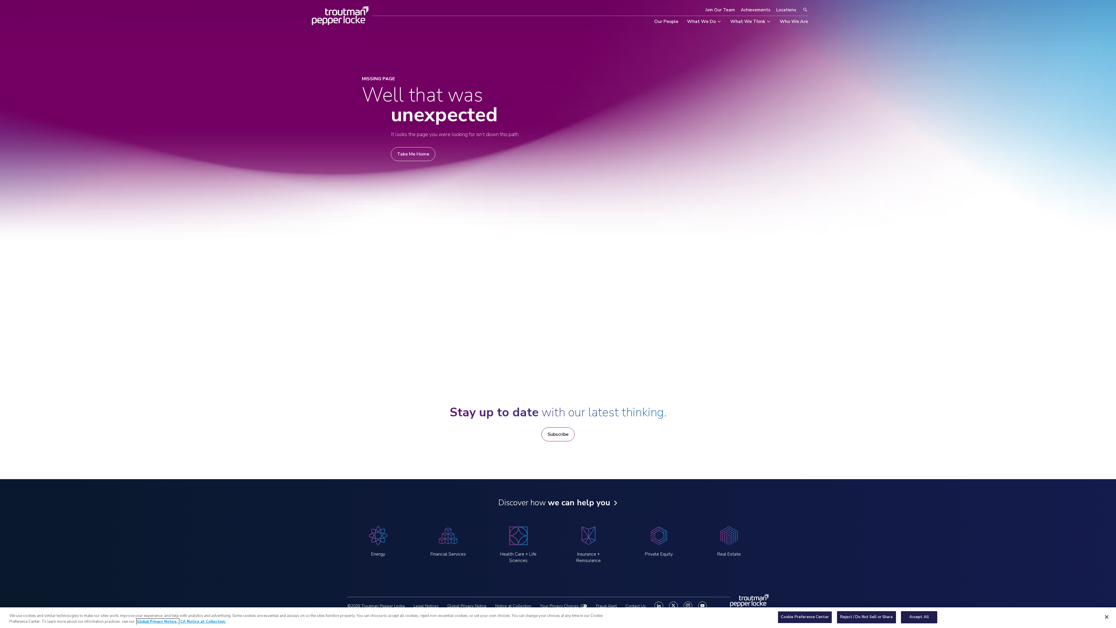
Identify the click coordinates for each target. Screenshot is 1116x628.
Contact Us (635, 606)
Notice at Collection (513, 606)
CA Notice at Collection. (203, 621)
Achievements (755, 10)
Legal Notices (426, 606)
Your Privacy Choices (559, 606)
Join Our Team (720, 10)
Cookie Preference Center (805, 617)
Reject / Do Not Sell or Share (866, 617)
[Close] (1106, 617)
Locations (786, 10)
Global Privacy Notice (467, 606)
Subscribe (558, 434)
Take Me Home (413, 154)
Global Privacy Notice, (158, 621)
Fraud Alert (606, 606)
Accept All (919, 617)
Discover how (554, 502)
